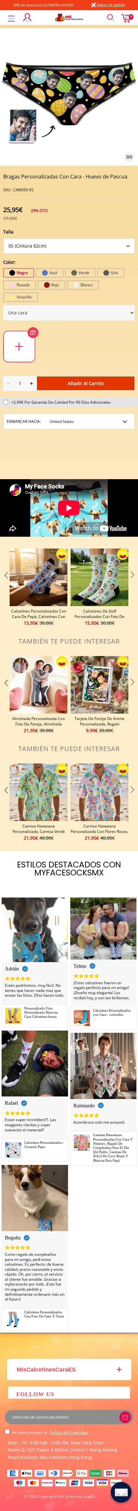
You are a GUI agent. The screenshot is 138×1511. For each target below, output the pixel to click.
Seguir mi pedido (111, 4)
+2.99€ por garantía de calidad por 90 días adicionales (61, 402)
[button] (5, 588)
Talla (8, 232)
